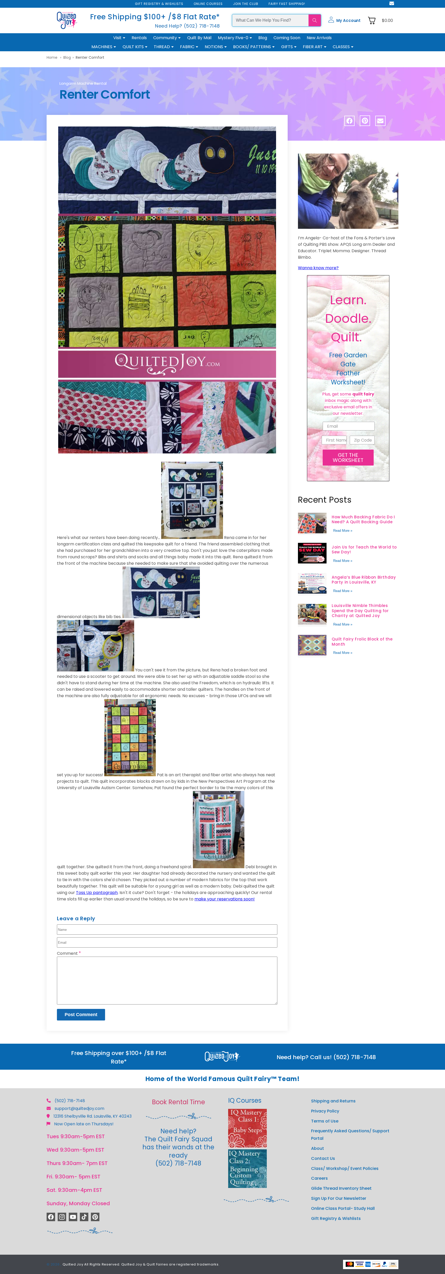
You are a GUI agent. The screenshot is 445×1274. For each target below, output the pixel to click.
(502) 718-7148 (70, 1101)
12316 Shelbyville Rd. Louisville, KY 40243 (93, 1116)
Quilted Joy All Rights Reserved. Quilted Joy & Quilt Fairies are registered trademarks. (141, 1264)
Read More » (342, 530)
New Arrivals (319, 38)
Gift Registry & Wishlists (336, 1218)
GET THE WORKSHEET (348, 457)
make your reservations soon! (224, 899)
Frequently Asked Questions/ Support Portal (350, 1134)
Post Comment (81, 1014)
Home (52, 57)
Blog (262, 38)
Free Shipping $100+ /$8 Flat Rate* (155, 17)
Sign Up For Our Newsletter (338, 1198)
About (317, 1148)
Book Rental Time (178, 1102)
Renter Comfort (90, 57)
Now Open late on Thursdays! (84, 1124)
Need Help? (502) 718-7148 (187, 26)
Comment (69, 953)
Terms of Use (324, 1121)
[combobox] (270, 20)
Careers (319, 1178)
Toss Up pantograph (97, 893)
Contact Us (323, 1158)
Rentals (139, 38)
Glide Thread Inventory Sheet (341, 1188)
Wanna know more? (318, 268)
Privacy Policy (325, 1111)
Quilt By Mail (199, 38)
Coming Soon (286, 38)
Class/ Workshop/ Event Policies (345, 1168)
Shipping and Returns (333, 1101)
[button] (344, 20)
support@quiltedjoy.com (79, 1108)
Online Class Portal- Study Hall (343, 1208)
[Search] (315, 20)
